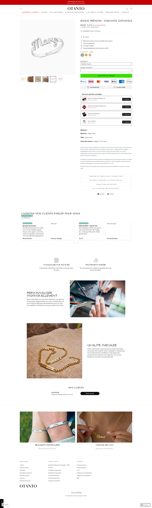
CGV (78, 470)
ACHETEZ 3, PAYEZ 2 (30, 12)
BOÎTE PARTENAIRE (94, 113)
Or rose (90, 55)
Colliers (22, 465)
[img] (76, 216)
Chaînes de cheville (25, 480)
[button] (75, 243)
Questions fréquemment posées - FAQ (58, 465)
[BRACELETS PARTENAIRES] (47, 427)
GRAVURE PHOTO (112, 12)
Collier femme (56, 12)
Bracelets (22, 470)
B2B (78, 478)
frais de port (95, 27)
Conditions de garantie (54, 470)
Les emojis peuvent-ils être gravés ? (106, 180)
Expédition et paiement (54, 473)
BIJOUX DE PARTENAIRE (74, 12)
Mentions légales (81, 467)
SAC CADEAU (92, 121)
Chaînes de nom (24, 467)
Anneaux (22, 478)
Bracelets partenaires (26, 473)
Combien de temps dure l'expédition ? (106, 176)
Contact (50, 467)
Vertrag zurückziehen (54, 480)
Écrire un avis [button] (90, 393)
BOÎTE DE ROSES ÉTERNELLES (97, 106)
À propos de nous (82, 465)
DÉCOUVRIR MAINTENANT (47, 448)
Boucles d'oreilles (24, 475)
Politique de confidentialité (84, 473)
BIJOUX (45, 12)
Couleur (86, 52)
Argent (82, 55)
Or (86, 55)
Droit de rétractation (54, 478)
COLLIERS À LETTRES (95, 12)
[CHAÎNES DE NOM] (104, 427)
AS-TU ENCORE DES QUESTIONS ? (106, 188)
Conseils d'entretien (53, 475)
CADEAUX (126, 12)
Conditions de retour (106, 184)
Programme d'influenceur (84, 475)
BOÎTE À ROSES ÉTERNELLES (96, 98)
